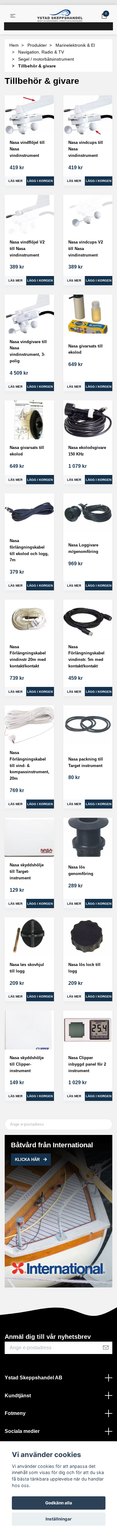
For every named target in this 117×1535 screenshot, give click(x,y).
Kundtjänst (18, 1395)
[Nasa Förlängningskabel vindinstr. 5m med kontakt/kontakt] (88, 619)
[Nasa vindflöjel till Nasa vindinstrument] (29, 114)
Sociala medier (22, 1431)
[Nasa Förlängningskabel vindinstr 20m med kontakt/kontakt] (29, 619)
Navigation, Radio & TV (41, 52)
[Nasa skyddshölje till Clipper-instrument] (29, 1030)
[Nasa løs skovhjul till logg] (29, 936)
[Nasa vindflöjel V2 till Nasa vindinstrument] (29, 214)
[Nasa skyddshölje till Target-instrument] (29, 837)
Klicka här (28, 1159)
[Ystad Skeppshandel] (60, 16)
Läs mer (15, 181)
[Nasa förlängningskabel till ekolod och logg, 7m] (29, 513)
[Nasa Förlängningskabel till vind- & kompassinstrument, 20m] (29, 724)
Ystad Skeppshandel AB (33, 1377)
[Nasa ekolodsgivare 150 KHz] (88, 419)
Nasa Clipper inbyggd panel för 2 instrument (87, 1064)
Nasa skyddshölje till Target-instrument (27, 871)
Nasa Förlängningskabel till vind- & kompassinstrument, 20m (29, 765)
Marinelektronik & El (75, 45)
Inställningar (59, 1518)
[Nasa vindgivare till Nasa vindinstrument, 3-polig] (29, 314)
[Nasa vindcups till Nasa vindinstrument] (88, 114)
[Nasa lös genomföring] (88, 837)
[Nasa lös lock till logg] (88, 936)
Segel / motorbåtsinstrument (46, 59)
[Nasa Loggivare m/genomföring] (88, 513)
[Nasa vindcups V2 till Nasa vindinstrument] (88, 214)
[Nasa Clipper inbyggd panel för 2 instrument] (88, 1030)
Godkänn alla (58, 1502)
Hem (14, 45)
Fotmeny (15, 1413)
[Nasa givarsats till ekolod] (88, 314)
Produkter (37, 45)
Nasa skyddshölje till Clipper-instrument (27, 1064)
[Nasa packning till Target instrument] (88, 724)
